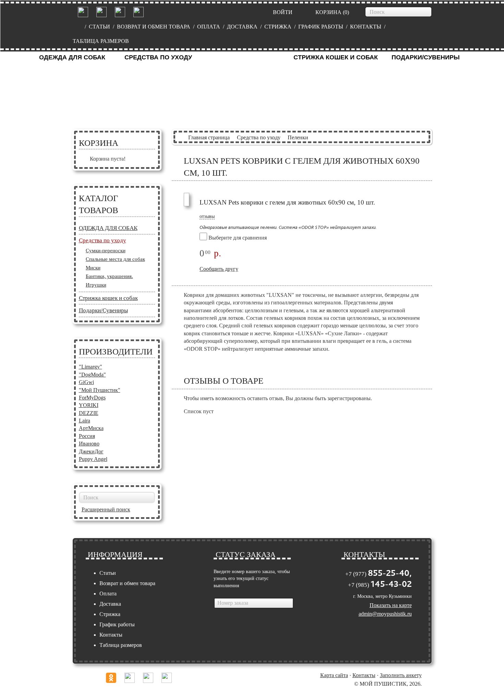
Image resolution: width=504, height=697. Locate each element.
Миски (93, 267)
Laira (84, 420)
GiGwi (86, 382)
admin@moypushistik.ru (385, 614)
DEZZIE (88, 413)
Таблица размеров (101, 41)
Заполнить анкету (401, 675)
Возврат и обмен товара (153, 27)
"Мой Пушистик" (99, 390)
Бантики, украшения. (109, 276)
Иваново (89, 443)
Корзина (332, 12)
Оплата (208, 27)
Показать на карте (391, 605)
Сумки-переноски (105, 250)
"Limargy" (90, 367)
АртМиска (91, 428)
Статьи (99, 27)
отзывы (207, 216)
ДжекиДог (91, 451)
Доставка (242, 27)
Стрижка (277, 27)
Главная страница (209, 137)
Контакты (365, 27)
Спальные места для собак (115, 259)
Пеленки (298, 137)
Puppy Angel (93, 459)
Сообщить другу (219, 269)
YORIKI (88, 405)
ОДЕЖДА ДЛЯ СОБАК (72, 57)
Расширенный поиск (106, 509)
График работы (320, 27)
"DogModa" (92, 374)
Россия (87, 436)
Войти (282, 12)
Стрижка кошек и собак (335, 57)
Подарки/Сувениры (426, 57)
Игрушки (96, 285)
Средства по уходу (158, 57)
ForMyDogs (92, 397)
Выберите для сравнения (237, 238)
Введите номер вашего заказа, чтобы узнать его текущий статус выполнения (252, 578)
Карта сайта (334, 675)
